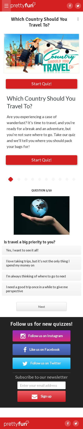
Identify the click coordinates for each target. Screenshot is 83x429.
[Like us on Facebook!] (70, 6)
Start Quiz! (41, 83)
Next (41, 306)
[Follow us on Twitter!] (78, 6)
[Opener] (6, 6)
